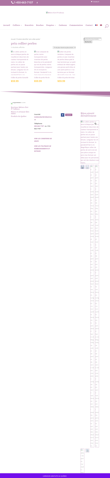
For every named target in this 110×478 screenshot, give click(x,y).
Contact (89, 25)
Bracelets (29, 25)
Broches (40, 25)
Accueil (6, 25)
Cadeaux (63, 25)
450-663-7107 (39, 126)
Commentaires (76, 25)
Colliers (16, 25)
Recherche (88, 42)
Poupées (50, 25)
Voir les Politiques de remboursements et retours (42, 148)
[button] (96, 124)
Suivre (68, 115)
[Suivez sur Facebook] (62, 115)
